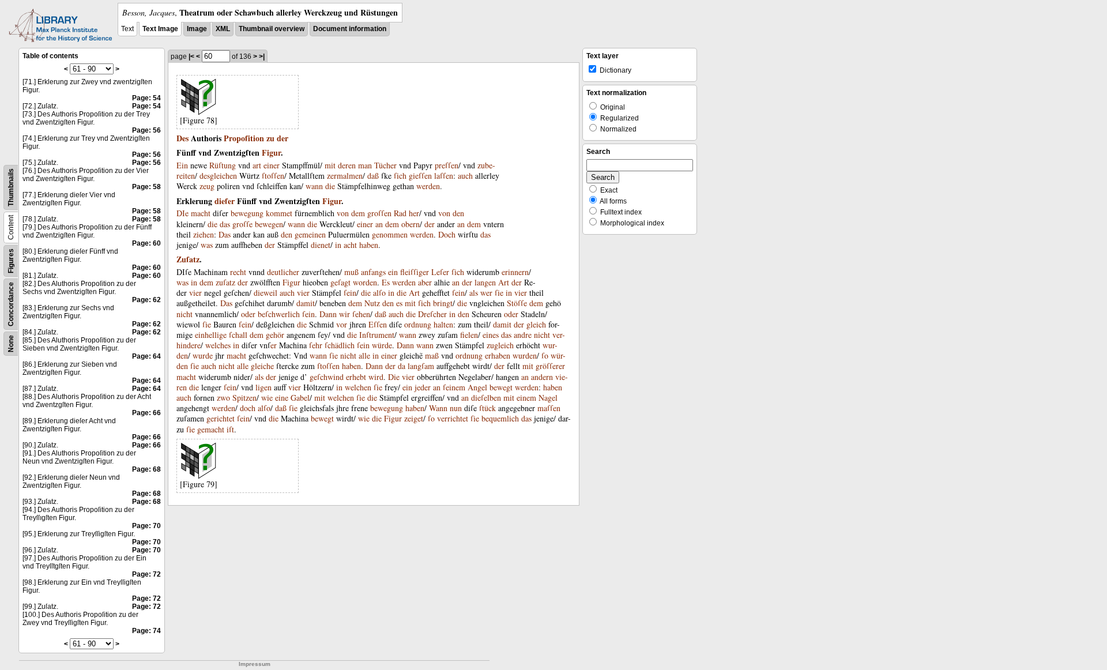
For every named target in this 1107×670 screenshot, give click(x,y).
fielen (469, 334)
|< (191, 56)
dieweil (265, 292)
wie (267, 397)
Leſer (440, 271)
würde (382, 345)
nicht (184, 313)
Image (197, 29)
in (338, 244)
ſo (544, 355)
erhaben (497, 355)
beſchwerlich (279, 313)
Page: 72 (146, 574)
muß (351, 271)
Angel (477, 387)
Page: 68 (146, 469)
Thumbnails (11, 187)
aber (425, 282)
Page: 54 (146, 98)
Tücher (385, 165)
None (11, 343)
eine (281, 397)
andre (523, 334)
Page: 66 (146, 413)
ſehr (315, 345)
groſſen (379, 213)
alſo (379, 292)
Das (225, 234)
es (399, 303)
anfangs (373, 271)
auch (465, 175)
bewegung (247, 213)
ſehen (361, 313)
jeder (423, 387)
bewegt (501, 387)
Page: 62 (146, 300)
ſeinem (454, 387)
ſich (400, 175)
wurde (203, 355)
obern (410, 224)
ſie (499, 292)
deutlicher (283, 271)
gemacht (210, 429)
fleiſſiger (414, 271)
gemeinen (310, 234)
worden (365, 282)
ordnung (417, 324)
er (273, 345)
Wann (438, 407)
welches (218, 345)
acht (350, 244)
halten (443, 324)
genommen (390, 234)
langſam (421, 365)
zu (270, 138)
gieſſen (420, 175)
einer (271, 165)
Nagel (548, 397)
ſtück (487, 407)
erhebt (356, 376)
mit (330, 165)
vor (341, 324)
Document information (349, 29)
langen (485, 282)
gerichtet (220, 418)
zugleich (500, 345)
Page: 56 (146, 130)
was (207, 244)
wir (344, 313)
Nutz (372, 303)
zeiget (413, 418)
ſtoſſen (273, 175)
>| (262, 56)
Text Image (160, 29)
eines (491, 334)
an (379, 224)
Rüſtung (222, 165)
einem (526, 397)
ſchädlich (340, 345)
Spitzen (244, 397)
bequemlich (500, 418)
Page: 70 (146, 526)
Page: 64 (146, 356)
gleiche (262, 365)
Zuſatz (187, 259)
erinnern (515, 271)
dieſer (224, 201)
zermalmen (345, 175)
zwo (223, 397)
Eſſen (377, 324)
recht (238, 271)
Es (386, 282)
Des (182, 138)
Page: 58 (146, 187)
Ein (182, 165)
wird (375, 376)
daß (373, 175)
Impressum (254, 664)
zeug (206, 185)
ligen (263, 387)
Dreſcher (432, 313)
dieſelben (486, 397)
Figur (271, 152)
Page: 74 (146, 631)
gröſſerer (550, 365)
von (343, 213)
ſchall (238, 334)
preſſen (446, 165)
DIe (182, 213)
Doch (446, 234)
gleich (536, 324)
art (257, 165)
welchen (358, 387)
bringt (443, 303)
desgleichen (218, 175)
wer (486, 292)
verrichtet (452, 418)
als (473, 292)
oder (248, 313)
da (401, 365)
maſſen (548, 407)
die (330, 185)
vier (195, 292)
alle (364, 355)
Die (394, 376)
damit (305, 303)
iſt (230, 429)
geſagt (340, 282)
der (282, 138)
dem (358, 213)
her (414, 213)
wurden (525, 355)
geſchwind (327, 376)
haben (368, 244)
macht (200, 213)
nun (456, 407)
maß (432, 355)
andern (542, 376)
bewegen (269, 224)
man (365, 165)
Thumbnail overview (271, 29)
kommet (279, 213)
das (225, 224)
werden (428, 185)
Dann (328, 313)
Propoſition (244, 138)
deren (347, 165)
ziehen (203, 234)
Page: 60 (146, 243)
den (458, 213)
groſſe (242, 224)
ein (393, 271)
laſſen (443, 175)
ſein (350, 292)
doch (247, 407)
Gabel (300, 397)
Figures (11, 261)
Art (503, 282)
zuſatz (225, 282)
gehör (275, 334)
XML (223, 29)
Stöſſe (517, 303)
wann (314, 185)
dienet (320, 244)
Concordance (11, 304)
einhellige (211, 334)
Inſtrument (376, 334)
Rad (400, 213)
